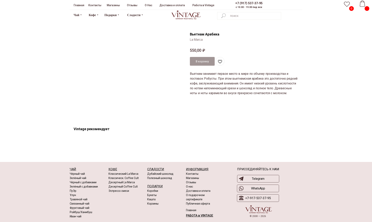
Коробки (152, 190)
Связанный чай (79, 203)
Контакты (192, 173)
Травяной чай (78, 199)
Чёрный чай (77, 173)
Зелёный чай (78, 178)
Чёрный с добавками (83, 182)
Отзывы (191, 182)
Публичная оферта (198, 203)
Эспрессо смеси (118, 190)
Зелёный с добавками (84, 186)
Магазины (192, 178)
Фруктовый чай (79, 207)
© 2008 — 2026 (258, 216)
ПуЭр (73, 190)
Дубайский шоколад (160, 173)
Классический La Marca (123, 173)
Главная (191, 210)
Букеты (152, 195)
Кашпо (151, 199)
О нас (189, 186)
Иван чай (75, 216)
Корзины (152, 203)
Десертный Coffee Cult (123, 186)
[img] (186, 15)
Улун (73, 195)
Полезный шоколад (159, 178)
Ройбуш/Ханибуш (81, 212)
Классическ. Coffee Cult (123, 178)
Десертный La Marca (121, 182)
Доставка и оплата (198, 190)
